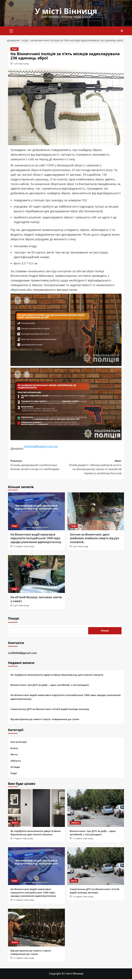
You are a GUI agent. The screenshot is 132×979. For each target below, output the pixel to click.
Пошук (13, 618)
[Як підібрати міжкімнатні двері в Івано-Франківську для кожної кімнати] (36, 808)
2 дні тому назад (80, 546)
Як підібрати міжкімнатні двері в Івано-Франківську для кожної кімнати (56, 674)
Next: (95, 467)
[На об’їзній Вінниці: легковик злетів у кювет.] (36, 574)
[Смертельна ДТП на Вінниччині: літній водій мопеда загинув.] (95, 866)
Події (14, 49)
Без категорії (18, 741)
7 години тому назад (23, 838)
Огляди (15, 767)
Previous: (35, 465)
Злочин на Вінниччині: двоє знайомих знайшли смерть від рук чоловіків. (94, 538)
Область (15, 760)
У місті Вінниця (66, 11)
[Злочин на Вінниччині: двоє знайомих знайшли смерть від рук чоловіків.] (95, 511)
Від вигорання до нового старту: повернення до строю (44, 719)
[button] (11, 30)
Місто (14, 754)
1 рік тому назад (21, 63)
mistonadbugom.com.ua (41, 446)
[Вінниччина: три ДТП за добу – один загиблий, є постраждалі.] (95, 808)
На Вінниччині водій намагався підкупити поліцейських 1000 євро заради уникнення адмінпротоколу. (36, 538)
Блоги (14, 748)
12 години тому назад (23, 546)
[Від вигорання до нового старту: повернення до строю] (36, 927)
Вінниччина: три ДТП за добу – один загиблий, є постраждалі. (50, 684)
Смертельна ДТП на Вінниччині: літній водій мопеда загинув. (50, 709)
